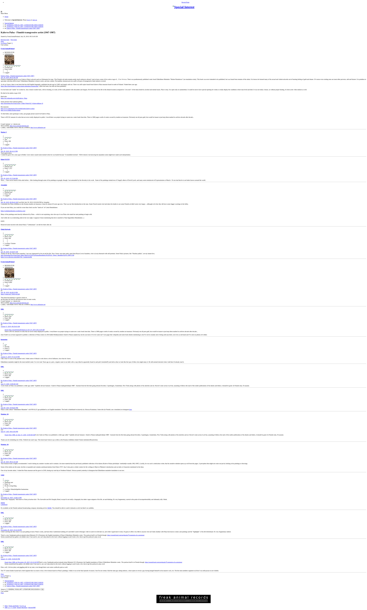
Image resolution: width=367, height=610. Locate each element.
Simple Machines (22, 607)
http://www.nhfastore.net (37, 127)
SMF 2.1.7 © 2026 (10, 607)
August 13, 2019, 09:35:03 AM (10, 326)
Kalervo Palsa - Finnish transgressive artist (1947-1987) (17, 76)
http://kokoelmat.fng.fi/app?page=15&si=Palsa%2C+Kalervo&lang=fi (22, 103)
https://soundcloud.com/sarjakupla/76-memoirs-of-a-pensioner (125, 535)
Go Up (3, 576)
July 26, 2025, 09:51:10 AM (9, 462)
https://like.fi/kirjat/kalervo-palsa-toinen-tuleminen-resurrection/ (20, 86)
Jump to (3, 589)
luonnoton (4, 339)
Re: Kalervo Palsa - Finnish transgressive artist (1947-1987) (19, 148)
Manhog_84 (5, 414)
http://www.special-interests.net (19, 126)
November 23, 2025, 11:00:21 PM (11, 497)
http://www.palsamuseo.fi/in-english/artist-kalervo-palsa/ (18, 108)
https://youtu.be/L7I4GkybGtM (10, 294)
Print (2, 41)
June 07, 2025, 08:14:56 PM (9, 431)
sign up (34, 20)
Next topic (14, 40)
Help (6, 606)
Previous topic (5, 40)
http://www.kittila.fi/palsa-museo (10, 110)
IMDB (3, 503)
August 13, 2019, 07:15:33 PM (10, 357)
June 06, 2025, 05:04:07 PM (9, 408)
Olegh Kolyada (5, 229)
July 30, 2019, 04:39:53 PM (9, 292)
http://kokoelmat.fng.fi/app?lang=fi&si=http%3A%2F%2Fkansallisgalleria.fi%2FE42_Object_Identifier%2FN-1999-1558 (37, 255)
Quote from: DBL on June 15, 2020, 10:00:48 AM (20, 435)
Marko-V (4, 132)
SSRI (2, 475)
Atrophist (4, 185)
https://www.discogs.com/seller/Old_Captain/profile (16, 257)
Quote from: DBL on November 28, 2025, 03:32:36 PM (22, 562)
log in (28, 20)
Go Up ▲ (23, 606)
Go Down (4, 43)
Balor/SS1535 (5, 159)
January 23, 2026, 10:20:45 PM (10, 559)
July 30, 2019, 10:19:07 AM (9, 252)
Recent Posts (185, 2)
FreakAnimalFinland (8, 48)
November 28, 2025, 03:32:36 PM (11, 530)
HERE (49, 508)
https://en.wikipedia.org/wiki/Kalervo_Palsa (14, 98)
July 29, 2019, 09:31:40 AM (9, 77)
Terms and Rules (14, 606)
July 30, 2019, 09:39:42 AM (9, 202)
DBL (2, 309)
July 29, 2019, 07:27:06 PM (9, 178)
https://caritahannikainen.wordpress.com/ (13, 211)
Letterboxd (4, 504)
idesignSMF (32, 607)
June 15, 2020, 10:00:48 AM (9, 384)
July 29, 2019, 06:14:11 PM (9, 151)
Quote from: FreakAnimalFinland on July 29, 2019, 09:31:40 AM (24, 330)
